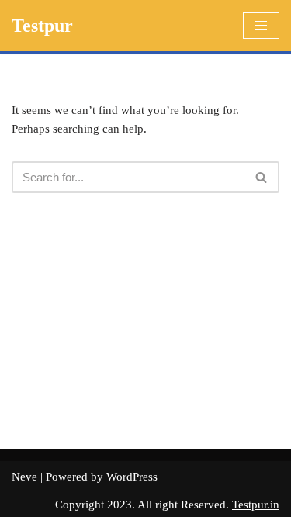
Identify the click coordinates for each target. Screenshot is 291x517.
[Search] (261, 177)
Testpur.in (255, 504)
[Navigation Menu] (261, 25)
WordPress (132, 476)
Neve (24, 476)
